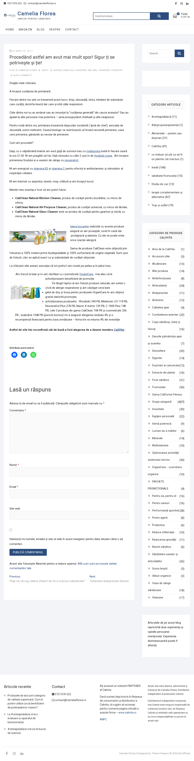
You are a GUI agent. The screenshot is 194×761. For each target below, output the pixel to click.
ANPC (103, 719)
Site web (14, 508)
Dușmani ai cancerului (165, 365)
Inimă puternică (161, 423)
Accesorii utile (161, 256)
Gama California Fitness (167, 394)
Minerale (157, 438)
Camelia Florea (37, 13)
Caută (159, 16)
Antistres (157, 300)
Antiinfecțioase (161, 278)
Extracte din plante (163, 372)
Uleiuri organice (161, 575)
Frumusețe (159, 387)
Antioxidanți (159, 285)
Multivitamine (160, 445)
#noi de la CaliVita (163, 249)
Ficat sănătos (160, 380)
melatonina (93, 151)
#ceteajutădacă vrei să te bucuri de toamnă (27, 731)
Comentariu (17, 410)
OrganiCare (86, 274)
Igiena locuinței (79, 226)
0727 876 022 (14, 3)
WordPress (184, 753)
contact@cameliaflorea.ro (41, 3)
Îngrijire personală (163, 416)
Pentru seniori (160, 503)
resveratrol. (72, 160)
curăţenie (81, 70)
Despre (55, 29)
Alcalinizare (159, 263)
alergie (58, 70)
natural (92, 70)
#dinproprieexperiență (165, 125)
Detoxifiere (158, 350)
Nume (14, 465)
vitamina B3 (41, 168)
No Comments (24, 75)
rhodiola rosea (103, 155)
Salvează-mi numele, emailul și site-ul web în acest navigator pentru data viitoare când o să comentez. (66, 541)
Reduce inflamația (163, 532)
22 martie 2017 (22, 51)
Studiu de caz (160, 184)
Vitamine (157, 597)
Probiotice (158, 525)
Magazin (25, 29)
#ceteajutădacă (161, 116)
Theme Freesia (160, 753)
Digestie (157, 358)
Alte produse (160, 271)
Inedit (45, 70)
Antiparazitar (160, 293)
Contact (72, 29)
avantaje (68, 70)
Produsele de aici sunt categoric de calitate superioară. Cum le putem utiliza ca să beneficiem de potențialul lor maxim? (26, 701)
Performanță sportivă (165, 510)
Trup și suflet (160, 205)
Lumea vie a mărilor (164, 431)
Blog (41, 29)
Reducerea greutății (164, 539)
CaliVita (119, 329)
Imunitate (158, 409)
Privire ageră (159, 517)
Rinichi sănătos (161, 547)
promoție (116, 70)
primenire (104, 70)
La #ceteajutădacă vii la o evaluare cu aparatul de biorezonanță (23, 718)
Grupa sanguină (161, 401)
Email (13, 487)
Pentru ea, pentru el (164, 496)
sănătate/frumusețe (164, 175)
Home (10, 29)
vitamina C (58, 168)
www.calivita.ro (127, 712)
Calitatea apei (160, 307)
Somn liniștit (159, 568)
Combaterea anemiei (165, 314)
